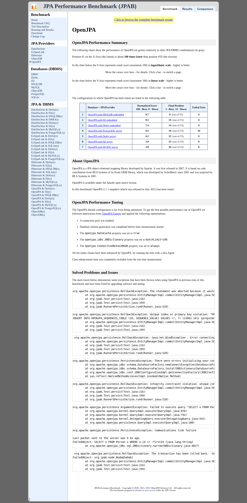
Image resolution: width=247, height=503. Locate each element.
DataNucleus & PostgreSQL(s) (48, 132)
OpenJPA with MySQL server (103, 147)
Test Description (40, 26)
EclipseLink (37, 52)
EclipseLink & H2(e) (42, 139)
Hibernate (36, 55)
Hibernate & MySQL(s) (44, 182)
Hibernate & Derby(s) (43, 175)
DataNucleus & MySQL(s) (45, 129)
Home (34, 20)
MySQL (35, 87)
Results (187, 8)
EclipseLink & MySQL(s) (45, 155)
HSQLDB (36, 84)
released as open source (144, 490)
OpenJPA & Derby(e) (43, 188)
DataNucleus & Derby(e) (44, 109)
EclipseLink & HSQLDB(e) (46, 142)
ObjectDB (36, 58)
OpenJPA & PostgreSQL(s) (46, 208)
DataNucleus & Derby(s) (44, 122)
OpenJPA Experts (111, 213)
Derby (34, 77)
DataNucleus (38, 48)
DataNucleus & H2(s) (43, 126)
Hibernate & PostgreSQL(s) (46, 185)
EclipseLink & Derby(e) (44, 136)
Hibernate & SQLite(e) (44, 172)
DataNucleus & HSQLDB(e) (47, 116)
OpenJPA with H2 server (100, 141)
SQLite (35, 97)
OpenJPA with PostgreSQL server (105, 130)
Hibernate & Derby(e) (43, 162)
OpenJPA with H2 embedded (102, 120)
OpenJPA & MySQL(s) (44, 205)
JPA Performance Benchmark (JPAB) (89, 6)
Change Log (38, 36)
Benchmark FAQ (40, 23)
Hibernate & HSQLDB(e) (45, 168)
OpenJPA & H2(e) (41, 191)
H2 (33, 80)
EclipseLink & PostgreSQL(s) (47, 159)
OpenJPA (36, 62)
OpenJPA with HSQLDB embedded (106, 114)
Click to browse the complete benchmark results (143, 19)
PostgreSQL (38, 94)
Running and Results (42, 29)
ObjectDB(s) (38, 214)
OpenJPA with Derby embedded (104, 125)
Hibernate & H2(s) (41, 178)
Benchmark (170, 8)
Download (36, 33)
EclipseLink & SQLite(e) (45, 145)
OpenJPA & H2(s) (41, 201)
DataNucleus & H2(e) (43, 113)
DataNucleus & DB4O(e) (45, 119)
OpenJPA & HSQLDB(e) (45, 195)
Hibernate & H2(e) (41, 165)
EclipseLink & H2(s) (42, 152)
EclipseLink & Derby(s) (44, 149)
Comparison (205, 8)
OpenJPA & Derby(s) (42, 198)
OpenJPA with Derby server (102, 136)
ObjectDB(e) (38, 211)
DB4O (34, 74)
